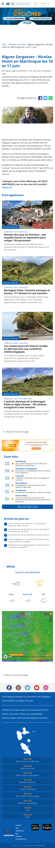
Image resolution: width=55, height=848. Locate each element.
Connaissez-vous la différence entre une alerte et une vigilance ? (33, 472)
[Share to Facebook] (40, 98)
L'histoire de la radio (10, 710)
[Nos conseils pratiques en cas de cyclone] (40, 19)
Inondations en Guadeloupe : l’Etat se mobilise (33, 492)
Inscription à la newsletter (25, 696)
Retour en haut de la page (17, 432)
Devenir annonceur (10, 714)
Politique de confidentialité (30, 714)
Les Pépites (20, 700)
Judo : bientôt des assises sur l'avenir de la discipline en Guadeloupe (31, 464)
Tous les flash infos (27, 506)
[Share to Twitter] (45, 98)
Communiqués (8, 700)
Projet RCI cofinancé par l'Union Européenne (19, 832)
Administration (23, 718)
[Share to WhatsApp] (50, 98)
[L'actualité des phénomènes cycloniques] (14, 19)
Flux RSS (29, 700)
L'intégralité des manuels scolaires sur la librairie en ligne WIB (30, 486)
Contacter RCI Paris (40, 710)
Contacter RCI (26, 710)
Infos (4, 696)
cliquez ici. (7, 187)
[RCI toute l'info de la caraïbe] (8, 4)
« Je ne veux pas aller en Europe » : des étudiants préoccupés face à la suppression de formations (32, 500)
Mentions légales (9, 718)
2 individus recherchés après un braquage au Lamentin (32, 479)
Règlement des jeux (39, 718)
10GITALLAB (39, 845)
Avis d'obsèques (44, 696)
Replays (10, 696)
